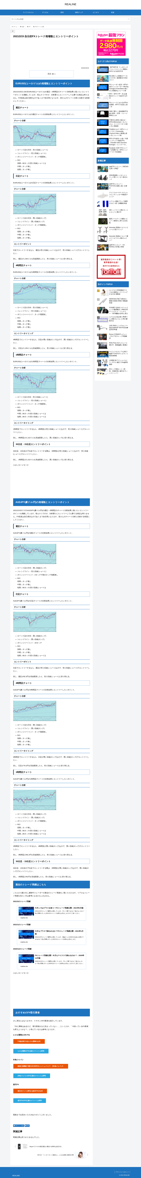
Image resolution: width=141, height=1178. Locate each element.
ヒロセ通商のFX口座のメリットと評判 (31, 1051)
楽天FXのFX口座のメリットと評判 (30, 1100)
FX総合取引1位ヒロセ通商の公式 (29, 1041)
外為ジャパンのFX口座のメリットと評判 (32, 1076)
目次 (49, 74)
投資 (28, 1125)
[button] (128, 19)
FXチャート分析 (19, 1125)
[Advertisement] (51, 52)
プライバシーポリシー (122, 1172)
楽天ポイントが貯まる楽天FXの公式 (30, 1091)
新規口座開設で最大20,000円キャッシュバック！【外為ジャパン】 (41, 1066)
